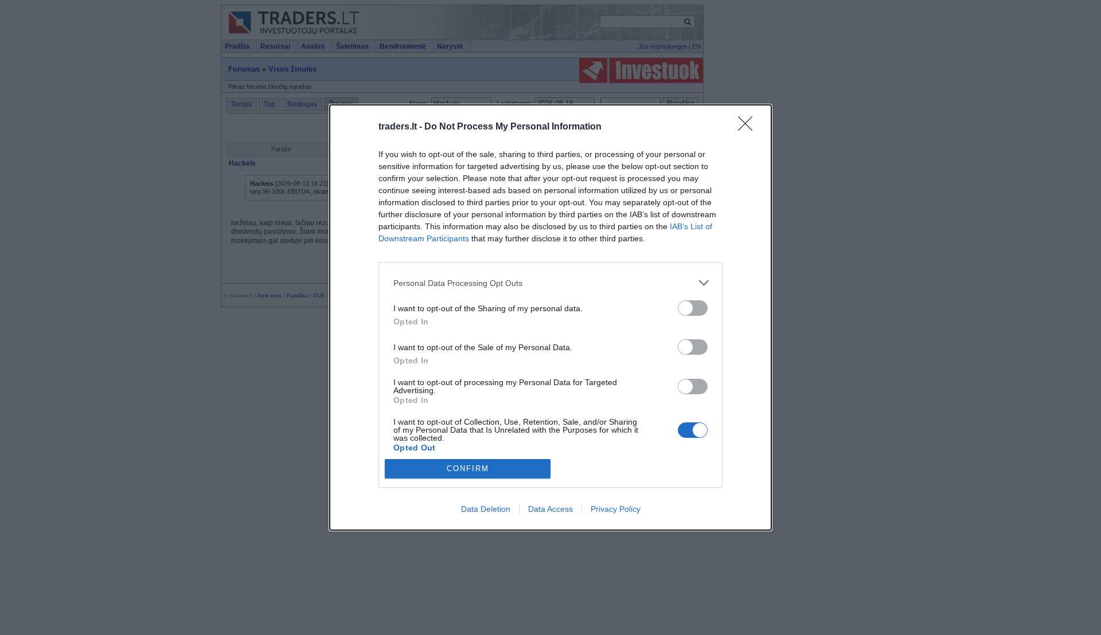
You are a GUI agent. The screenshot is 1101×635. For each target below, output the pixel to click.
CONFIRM (468, 468)
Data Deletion (485, 509)
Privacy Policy (616, 509)
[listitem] (550, 283)
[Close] (749, 127)
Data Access (550, 509)
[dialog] (550, 317)
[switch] (693, 308)
